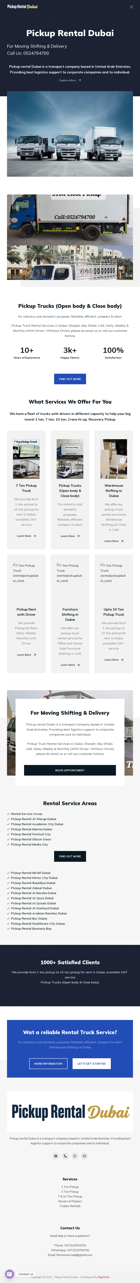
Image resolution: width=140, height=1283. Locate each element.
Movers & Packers (70, 1201)
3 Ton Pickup (70, 1191)
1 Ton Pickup (70, 1187)
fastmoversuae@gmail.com (74, 1255)
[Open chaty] (9, 1274)
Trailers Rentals (70, 1206)
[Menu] (131, 6)
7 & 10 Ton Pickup (70, 1196)
